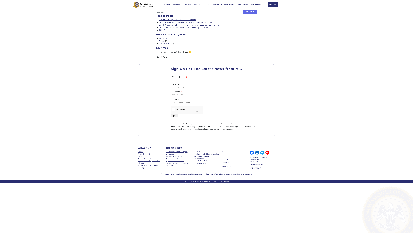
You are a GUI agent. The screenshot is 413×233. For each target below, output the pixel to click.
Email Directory (144, 158)
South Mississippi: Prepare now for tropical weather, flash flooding (190, 25)
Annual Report (144, 154)
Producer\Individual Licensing (206, 154)
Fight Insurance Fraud (175, 161)
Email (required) (179, 77)
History (141, 163)
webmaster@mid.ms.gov (243, 174)
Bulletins (163, 38)
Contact (272, 5)
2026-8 (162, 30)
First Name (176, 84)
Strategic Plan (144, 168)
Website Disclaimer (230, 156)
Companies (177, 5)
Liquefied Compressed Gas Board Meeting (178, 20)
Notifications (165, 43)
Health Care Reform (202, 161)
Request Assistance (174, 156)
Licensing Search (173, 152)
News (161, 41)
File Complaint (172, 158)
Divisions (142, 156)
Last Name (176, 92)
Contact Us (226, 152)
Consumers (166, 5)
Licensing (187, 5)
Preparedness (230, 5)
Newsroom (217, 5)
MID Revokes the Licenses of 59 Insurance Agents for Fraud (186, 22)
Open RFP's (226, 166)
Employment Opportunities (149, 161)
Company (175, 99)
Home (140, 152)
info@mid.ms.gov (198, 174)
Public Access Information (148, 165)
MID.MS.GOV (255, 168)
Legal (208, 5)
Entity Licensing (200, 152)
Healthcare (198, 5)
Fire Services (243, 5)
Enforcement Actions (202, 163)
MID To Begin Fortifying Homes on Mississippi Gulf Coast (185, 27)
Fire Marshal (256, 5)
